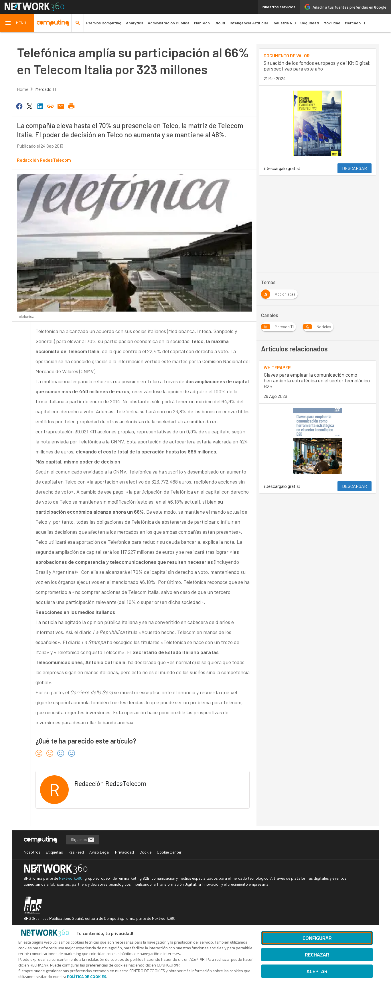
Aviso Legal (99, 852)
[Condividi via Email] (61, 105)
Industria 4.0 (284, 22)
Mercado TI (355, 22)
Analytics (134, 22)
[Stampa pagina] (71, 105)
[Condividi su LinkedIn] (40, 105)
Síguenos (79, 839)
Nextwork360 (70, 878)
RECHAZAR (317, 954)
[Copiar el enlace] (50, 105)
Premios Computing (103, 22)
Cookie (145, 852)
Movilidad (331, 22)
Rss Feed (76, 852)
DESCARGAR (354, 168)
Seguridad (309, 22)
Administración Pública (168, 22)
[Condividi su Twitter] (29, 105)
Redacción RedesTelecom (44, 160)
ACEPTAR (317, 971)
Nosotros (32, 852)
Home (22, 89)
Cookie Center (169, 852)
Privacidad (124, 852)
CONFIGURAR (317, 938)
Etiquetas (54, 852)
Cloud (219, 22)
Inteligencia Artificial (249, 22)
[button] (17, 23)
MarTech (202, 22)
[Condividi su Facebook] (19, 105)
